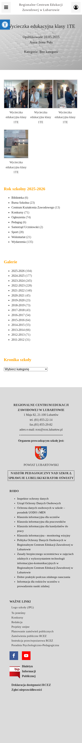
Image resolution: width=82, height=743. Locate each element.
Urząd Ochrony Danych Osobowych (39, 503)
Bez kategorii (48, 52)
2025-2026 (18, 270)
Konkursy (17, 212)
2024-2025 (18, 275)
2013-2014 (18, 329)
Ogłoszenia (18, 217)
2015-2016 (18, 320)
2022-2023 (18, 285)
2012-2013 (18, 334)
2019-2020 (18, 300)
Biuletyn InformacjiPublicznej (29, 671)
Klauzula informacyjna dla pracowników (41, 521)
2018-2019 (18, 305)
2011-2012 (17, 339)
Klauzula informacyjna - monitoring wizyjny (43, 535)
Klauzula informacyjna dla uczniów (38, 517)
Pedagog (16, 222)
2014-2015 (18, 324)
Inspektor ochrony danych (33, 498)
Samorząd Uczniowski (25, 227)
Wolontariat (18, 237)
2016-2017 (18, 315)
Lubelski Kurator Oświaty (50, 478)
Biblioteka (17, 197)
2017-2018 (18, 310)
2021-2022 (18, 290)
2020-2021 (18, 295)
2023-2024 (18, 280)
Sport (14, 232)
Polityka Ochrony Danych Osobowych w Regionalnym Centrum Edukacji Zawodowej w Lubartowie (45, 545)
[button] (5, 25)
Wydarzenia (18, 241)
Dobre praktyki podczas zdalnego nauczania (43, 577)
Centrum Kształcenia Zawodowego (32, 207)
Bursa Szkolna (20, 202)
